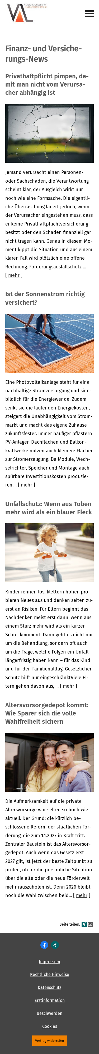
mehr (14, 275)
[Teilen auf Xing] (84, 924)
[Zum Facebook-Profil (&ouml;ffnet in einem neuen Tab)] (44, 945)
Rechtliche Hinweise (49, 974)
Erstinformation (50, 1000)
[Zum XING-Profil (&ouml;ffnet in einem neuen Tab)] (55, 945)
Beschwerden (49, 1013)
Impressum (49, 961)
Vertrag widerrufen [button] (49, 1041)
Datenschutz (49, 987)
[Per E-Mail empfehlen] (90, 924)
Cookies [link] (49, 1026)
